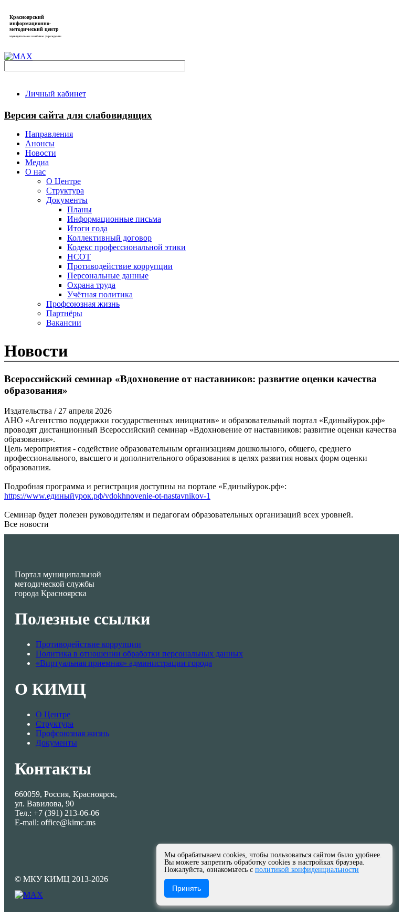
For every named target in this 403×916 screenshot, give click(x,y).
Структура (54, 723)
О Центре (53, 714)
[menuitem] (55, 93)
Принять (186, 888)
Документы (56, 742)
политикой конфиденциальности (307, 870)
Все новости (26, 524)
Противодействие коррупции (88, 644)
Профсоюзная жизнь (72, 733)
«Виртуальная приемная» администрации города (124, 663)
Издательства (29, 410)
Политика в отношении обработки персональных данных (139, 653)
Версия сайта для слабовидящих (78, 115)
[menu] (212, 247)
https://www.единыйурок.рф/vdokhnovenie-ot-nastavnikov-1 (107, 495)
